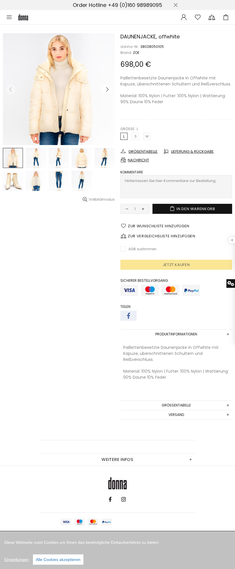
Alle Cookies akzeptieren (58, 559)
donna (23, 17)
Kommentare (131, 172)
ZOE (136, 52)
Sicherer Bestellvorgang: (144, 280)
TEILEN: (125, 306)
